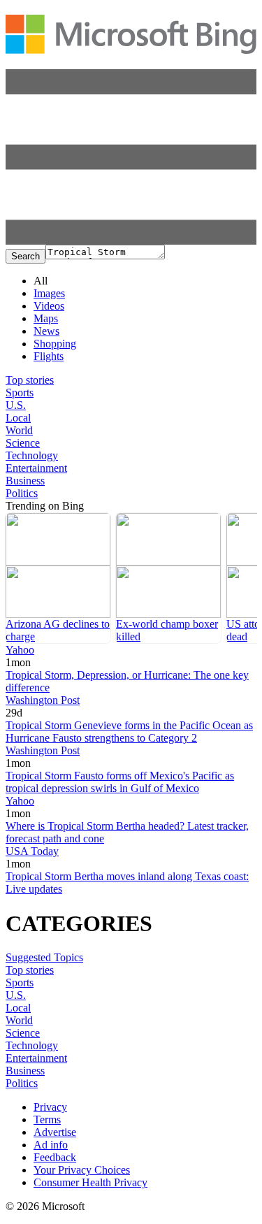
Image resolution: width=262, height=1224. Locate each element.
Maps (46, 318)
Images (49, 293)
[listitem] (58, 578)
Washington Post (43, 700)
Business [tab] (25, 481)
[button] (131, 241)
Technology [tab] (32, 455)
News (46, 331)
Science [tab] (23, 443)
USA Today (32, 851)
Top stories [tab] (30, 380)
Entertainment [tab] (36, 468)
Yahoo (20, 650)
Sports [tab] (20, 392)
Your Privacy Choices (82, 1170)
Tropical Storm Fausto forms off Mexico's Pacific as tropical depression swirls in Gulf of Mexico (120, 782)
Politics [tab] (22, 493)
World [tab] (19, 430)
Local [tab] (18, 418)
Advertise (55, 1132)
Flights (49, 356)
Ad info (51, 1145)
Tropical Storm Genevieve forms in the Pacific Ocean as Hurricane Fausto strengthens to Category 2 (129, 731)
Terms (47, 1119)
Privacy (50, 1107)
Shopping (55, 344)
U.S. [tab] (16, 405)
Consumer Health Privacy (90, 1182)
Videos (49, 306)
